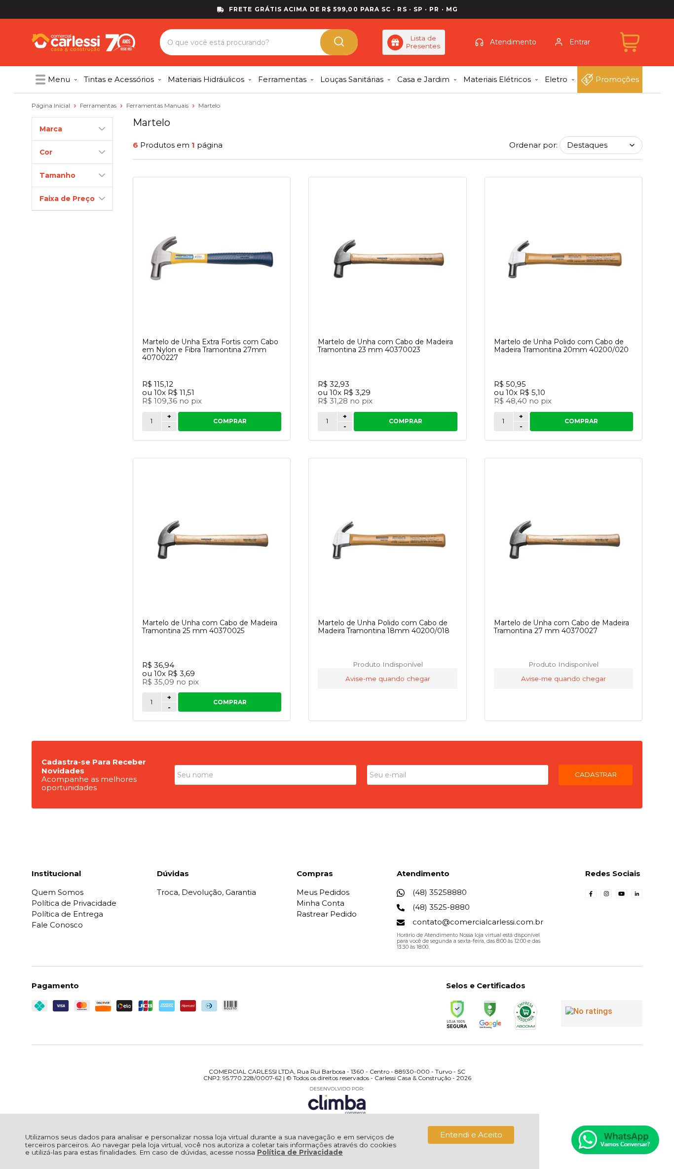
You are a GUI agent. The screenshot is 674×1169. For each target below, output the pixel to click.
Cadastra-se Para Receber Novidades (93, 766)
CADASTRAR (596, 774)
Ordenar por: (533, 145)
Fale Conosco (57, 924)
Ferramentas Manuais (158, 105)
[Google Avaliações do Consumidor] (601, 1013)
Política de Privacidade (300, 1152)
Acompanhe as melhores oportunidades (89, 783)
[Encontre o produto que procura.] (339, 42)
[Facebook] (591, 896)
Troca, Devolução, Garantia (206, 892)
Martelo (209, 105)
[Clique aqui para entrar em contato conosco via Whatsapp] (615, 1140)
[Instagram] (606, 896)
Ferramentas (99, 105)
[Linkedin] (636, 896)
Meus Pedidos (323, 892)
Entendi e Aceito (471, 1134)
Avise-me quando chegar (387, 679)
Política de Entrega (67, 914)
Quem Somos (57, 892)
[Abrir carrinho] (629, 42)
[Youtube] (621, 896)
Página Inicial (52, 105)
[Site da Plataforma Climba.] (337, 1100)
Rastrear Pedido (327, 914)
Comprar (230, 421)
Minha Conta (320, 903)
